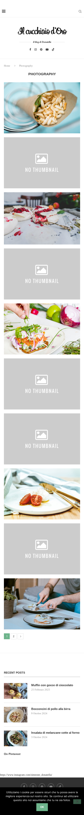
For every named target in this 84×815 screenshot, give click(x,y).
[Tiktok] (53, 49)
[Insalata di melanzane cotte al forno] (15, 738)
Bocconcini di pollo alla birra (50, 709)
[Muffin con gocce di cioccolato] (15, 691)
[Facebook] (30, 49)
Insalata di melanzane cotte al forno (55, 732)
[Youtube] (47, 49)
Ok (42, 807)
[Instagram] (35, 49)
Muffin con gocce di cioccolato (52, 685)
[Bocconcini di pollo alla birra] (15, 715)
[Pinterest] (41, 49)
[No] (77, 801)
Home (7, 65)
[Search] (80, 11)
